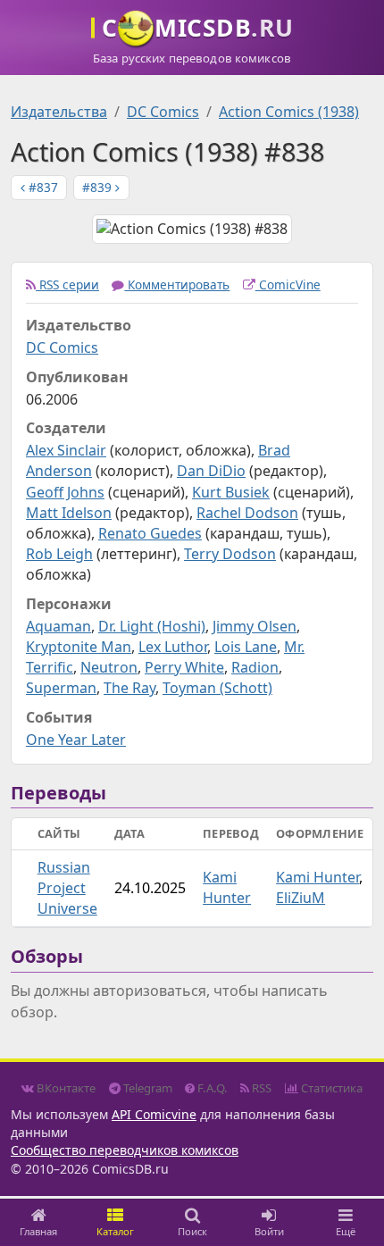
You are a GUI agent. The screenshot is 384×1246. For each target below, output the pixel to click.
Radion (255, 667)
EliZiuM (300, 897)
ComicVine (288, 284)
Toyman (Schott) (217, 688)
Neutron (109, 667)
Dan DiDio (211, 471)
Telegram (146, 1088)
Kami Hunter (227, 887)
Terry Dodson (230, 554)
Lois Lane (245, 646)
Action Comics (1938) (289, 111)
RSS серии (67, 284)
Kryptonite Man (78, 646)
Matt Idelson (69, 513)
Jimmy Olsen (254, 626)
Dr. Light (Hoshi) (151, 626)
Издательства (59, 111)
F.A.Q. (211, 1088)
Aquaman (58, 626)
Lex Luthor (172, 646)
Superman (61, 688)
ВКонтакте (65, 1088)
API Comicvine (154, 1114)
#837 (41, 187)
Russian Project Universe (67, 887)
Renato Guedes (150, 533)
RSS (260, 1088)
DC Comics (163, 111)
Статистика (330, 1088)
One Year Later (76, 739)
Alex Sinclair (66, 450)
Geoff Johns (65, 492)
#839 (98, 187)
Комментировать (177, 284)
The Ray (129, 688)
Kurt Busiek (231, 492)
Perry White (184, 667)
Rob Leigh (59, 554)
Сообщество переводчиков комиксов (124, 1149)
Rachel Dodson (247, 513)
